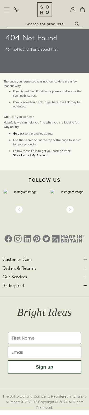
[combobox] (44, 23)
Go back (18, 133)
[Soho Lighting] (44, 9)
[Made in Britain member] (68, 238)
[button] (19, 209)
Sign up (44, 367)
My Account (40, 155)
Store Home (21, 155)
